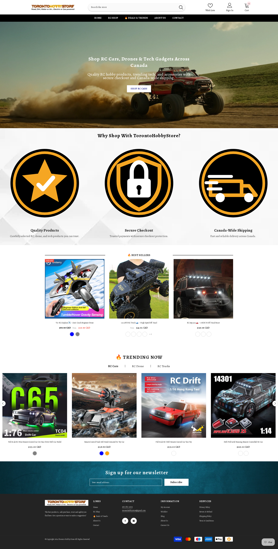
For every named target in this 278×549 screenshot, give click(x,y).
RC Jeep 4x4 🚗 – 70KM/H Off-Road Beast (203, 322)
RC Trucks (164, 366)
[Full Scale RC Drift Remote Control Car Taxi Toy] (173, 405)
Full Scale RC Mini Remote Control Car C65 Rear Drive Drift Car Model (34, 442)
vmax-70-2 (209, 334)
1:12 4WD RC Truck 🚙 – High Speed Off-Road (139, 322)
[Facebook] (125, 521)
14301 (240, 453)
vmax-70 (197, 334)
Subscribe (176, 482)
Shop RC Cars (139, 88)
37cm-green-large (144, 334)
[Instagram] (134, 521)
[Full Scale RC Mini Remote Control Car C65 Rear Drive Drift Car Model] (34, 405)
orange (107, 453)
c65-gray (34, 453)
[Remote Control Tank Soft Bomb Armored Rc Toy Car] (104, 405)
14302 (246, 453)
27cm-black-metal (127, 334)
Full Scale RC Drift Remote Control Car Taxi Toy (174, 442)
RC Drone (138, 366)
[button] (3, 403)
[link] (44, 191)
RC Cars (113, 366)
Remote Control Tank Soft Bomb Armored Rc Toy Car (104, 442)
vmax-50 (203, 334)
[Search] (136, 7)
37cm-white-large (133, 334)
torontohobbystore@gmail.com (134, 510)
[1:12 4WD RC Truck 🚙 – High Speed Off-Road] (139, 289)
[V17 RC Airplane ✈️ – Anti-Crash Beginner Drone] (74, 289)
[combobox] (132, 7)
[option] (35, 415)
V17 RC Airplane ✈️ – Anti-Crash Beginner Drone (75, 322)
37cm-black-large (139, 334)
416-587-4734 (127, 506)
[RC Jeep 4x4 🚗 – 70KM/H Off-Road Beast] (203, 289)
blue (72, 334)
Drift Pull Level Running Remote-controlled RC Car (243, 442)
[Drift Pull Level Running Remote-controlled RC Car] (243, 405)
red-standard (173, 453)
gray (77, 334)
